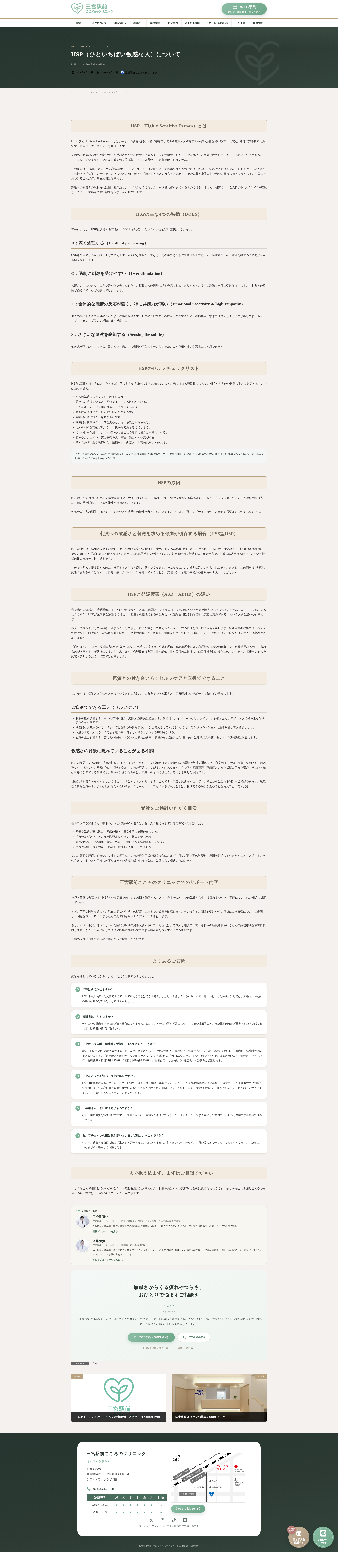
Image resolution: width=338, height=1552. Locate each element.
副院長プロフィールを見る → (108, 1260)
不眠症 (210, 767)
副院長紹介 (127, 40)
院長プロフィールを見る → (107, 1231)
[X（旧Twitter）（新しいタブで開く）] (152, 1520)
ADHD (183, 609)
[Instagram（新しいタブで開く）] (163, 1520)
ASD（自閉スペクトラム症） (157, 609)
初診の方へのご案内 (101, 939)
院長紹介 (126, 33)
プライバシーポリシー (149, 1525)
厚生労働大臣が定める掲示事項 (184, 1525)
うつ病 (185, 767)
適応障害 (198, 767)
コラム (94, 1363)
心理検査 (204, 646)
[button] (244, 9)
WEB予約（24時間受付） (154, 1337)
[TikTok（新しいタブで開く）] (174, 1520)
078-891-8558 (197, 1337)
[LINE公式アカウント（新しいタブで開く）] (186, 1520)
